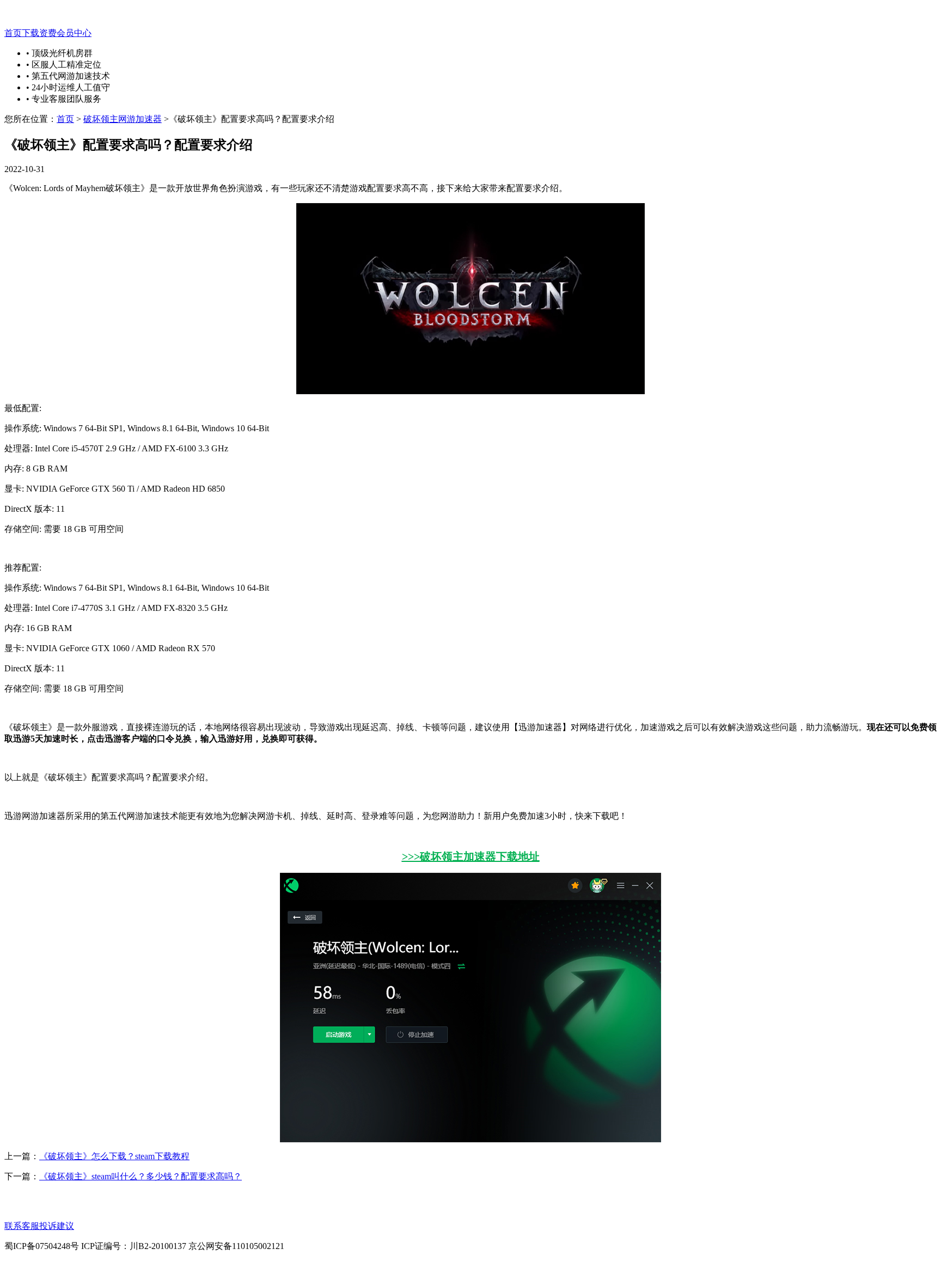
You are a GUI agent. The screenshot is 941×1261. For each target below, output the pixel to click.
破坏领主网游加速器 (122, 119)
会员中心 (74, 33)
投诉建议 (56, 1226)
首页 (13, 33)
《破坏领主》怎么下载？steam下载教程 (114, 1156)
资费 (48, 33)
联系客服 (21, 1226)
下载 (30, 33)
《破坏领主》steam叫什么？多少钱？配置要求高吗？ (140, 1176)
